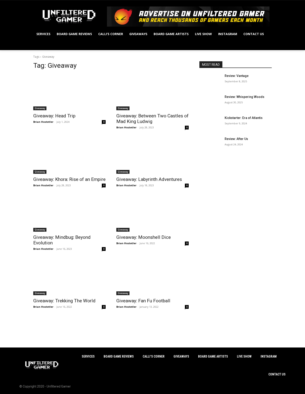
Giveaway (40, 108)
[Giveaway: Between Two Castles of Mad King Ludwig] (152, 92)
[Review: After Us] (210, 144)
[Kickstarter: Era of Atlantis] (210, 123)
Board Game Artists (213, 356)
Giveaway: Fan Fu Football (143, 300)
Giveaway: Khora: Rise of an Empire (69, 179)
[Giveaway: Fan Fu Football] (152, 277)
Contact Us (277, 374)
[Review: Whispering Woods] (210, 102)
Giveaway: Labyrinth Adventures (149, 179)
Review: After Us (236, 139)
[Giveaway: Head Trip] (69, 92)
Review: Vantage (237, 76)
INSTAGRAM (269, 356)
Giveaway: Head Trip (54, 116)
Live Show (244, 356)
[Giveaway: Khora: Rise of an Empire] (69, 156)
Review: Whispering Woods (244, 97)
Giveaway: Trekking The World (64, 300)
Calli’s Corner (154, 356)
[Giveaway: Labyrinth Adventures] (152, 156)
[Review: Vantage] (210, 81)
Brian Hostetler (43, 121)
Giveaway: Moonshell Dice (143, 237)
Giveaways (181, 356)
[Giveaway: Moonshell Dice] (152, 213)
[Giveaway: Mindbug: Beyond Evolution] (69, 213)
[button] (266, 44)
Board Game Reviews (119, 356)
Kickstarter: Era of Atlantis (244, 118)
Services (88, 356)
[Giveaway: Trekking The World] (69, 277)
